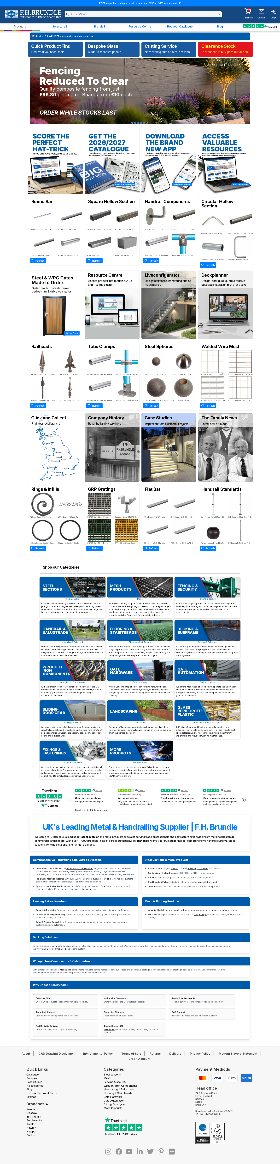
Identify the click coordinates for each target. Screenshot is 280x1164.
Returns (155, 1053)
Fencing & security (115, 1082)
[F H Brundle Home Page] (33, 16)
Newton (31, 1127)
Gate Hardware (139, 689)
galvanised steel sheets (206, 882)
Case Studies (34, 1082)
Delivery (175, 1053)
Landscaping (140, 727)
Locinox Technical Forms (41, 1093)
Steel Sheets (154, 882)
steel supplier (90, 836)
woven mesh (211, 910)
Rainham (31, 1109)
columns (192, 868)
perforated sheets (188, 910)
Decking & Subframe (207, 649)
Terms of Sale (131, 1053)
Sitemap (31, 1096)
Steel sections (112, 1074)
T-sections (202, 868)
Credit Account (139, 1058)
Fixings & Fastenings (72, 769)
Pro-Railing (111, 879)
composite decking (61, 946)
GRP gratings (200, 914)
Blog (220, 26)
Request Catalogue (179, 26)
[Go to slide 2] (135, 123)
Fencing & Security (207, 605)
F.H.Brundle (109, 1029)
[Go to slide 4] (141, 123)
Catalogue (32, 1074)
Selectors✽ (60, 26)
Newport (31, 1131)
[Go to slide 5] (144, 123)
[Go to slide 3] (138, 123)
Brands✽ (100, 26)
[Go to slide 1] (132, 123)
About (26, 1053)
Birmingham (33, 1116)
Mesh (140, 607)
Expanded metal (171, 910)
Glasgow (31, 1112)
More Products (139, 769)
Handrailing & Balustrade (72, 649)
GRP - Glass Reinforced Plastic (205, 729)
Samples (31, 1078)
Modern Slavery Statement (238, 1053)
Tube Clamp (106, 886)
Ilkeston (31, 1124)
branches (142, 840)
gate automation (57, 925)
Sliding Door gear (114, 1104)
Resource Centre (140, 26)
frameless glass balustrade (79, 868)
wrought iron (65, 970)
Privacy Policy (200, 1053)
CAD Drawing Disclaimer (56, 1053)
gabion (225, 910)
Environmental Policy (97, 1053)
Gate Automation (206, 689)
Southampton (34, 1120)
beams (174, 868)
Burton (30, 1135)
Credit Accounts (186, 998)
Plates (165, 882)
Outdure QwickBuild (56, 949)
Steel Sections (71, 605)
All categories (34, 1085)
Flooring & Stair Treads (139, 649)
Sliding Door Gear (71, 729)
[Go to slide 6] (147, 123)
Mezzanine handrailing (85, 889)
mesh (201, 910)
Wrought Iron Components (71, 689)
